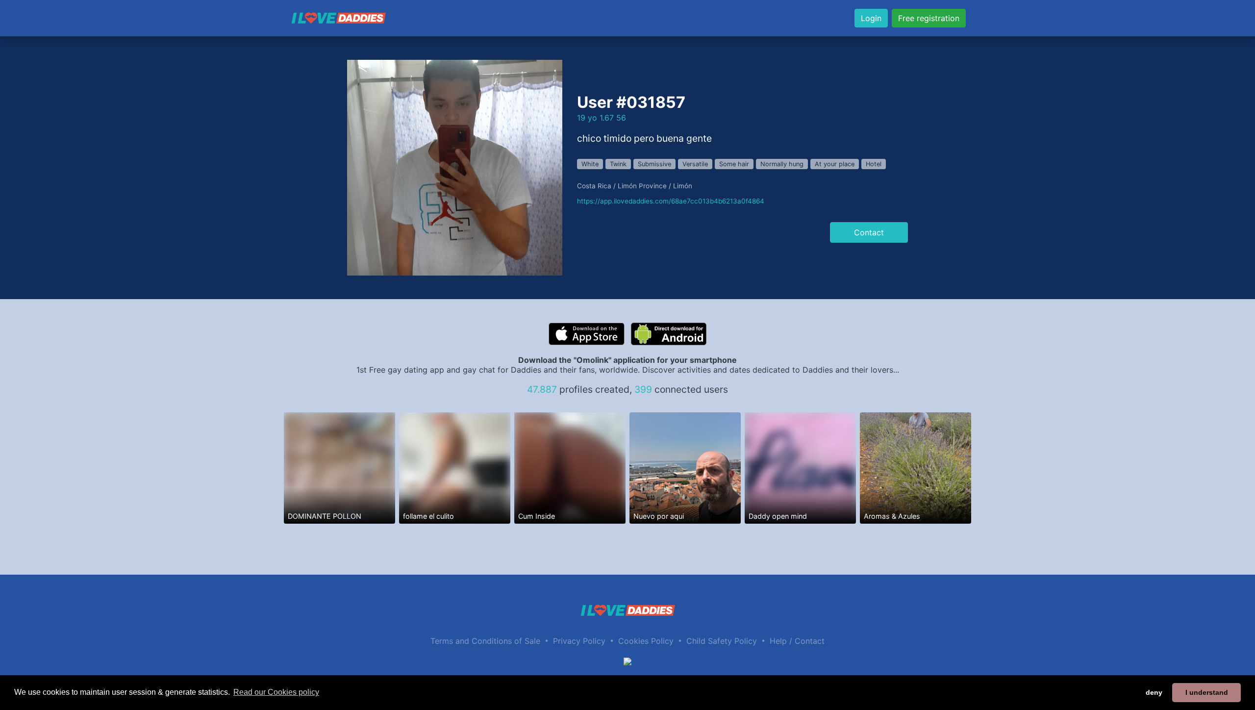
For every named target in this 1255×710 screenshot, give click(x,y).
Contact (869, 232)
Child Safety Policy (721, 641)
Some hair (734, 164)
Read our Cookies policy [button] (276, 692)
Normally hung (781, 164)
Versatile (695, 164)
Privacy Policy (579, 641)
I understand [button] (1206, 692)
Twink (618, 164)
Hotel (873, 164)
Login (871, 18)
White (590, 164)
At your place (834, 164)
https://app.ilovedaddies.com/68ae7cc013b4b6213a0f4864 (670, 201)
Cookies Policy (646, 641)
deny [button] (1154, 692)
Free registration (928, 18)
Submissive (654, 164)
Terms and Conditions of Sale (485, 641)
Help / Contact (797, 641)
